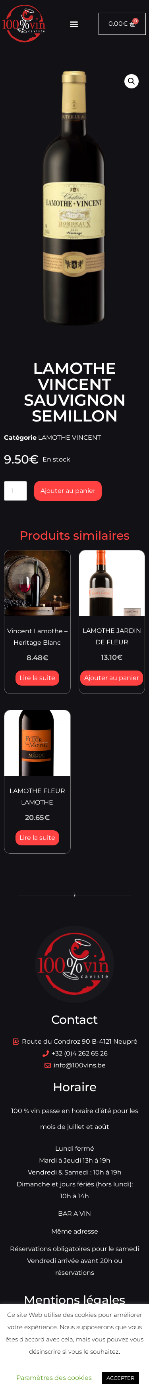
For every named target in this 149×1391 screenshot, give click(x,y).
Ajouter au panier (68, 490)
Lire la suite (37, 678)
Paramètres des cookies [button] (54, 1377)
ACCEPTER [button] (120, 1378)
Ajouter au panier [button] (111, 678)
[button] (73, 24)
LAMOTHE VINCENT (69, 437)
